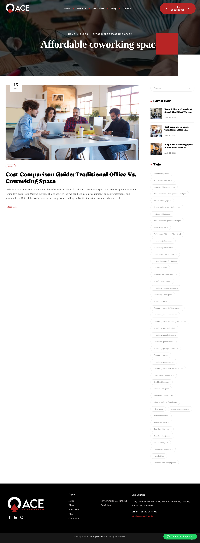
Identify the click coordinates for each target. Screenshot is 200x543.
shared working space (162, 429)
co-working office (161, 227)
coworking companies (162, 281)
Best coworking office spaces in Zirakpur (170, 194)
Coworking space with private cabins (168, 368)
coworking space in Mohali (164, 328)
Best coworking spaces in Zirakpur (167, 221)
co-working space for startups (165, 261)
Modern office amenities (163, 395)
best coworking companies (164, 187)
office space (158, 409)
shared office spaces (161, 422)
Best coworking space (162, 200)
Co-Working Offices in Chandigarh (167, 234)
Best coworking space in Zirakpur (167, 207)
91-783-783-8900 (148, 512)
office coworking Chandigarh (165, 402)
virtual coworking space (163, 449)
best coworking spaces (162, 214)
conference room (160, 268)
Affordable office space (163, 180)
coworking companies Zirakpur (166, 288)
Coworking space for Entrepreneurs (167, 308)
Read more (12, 207)
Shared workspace (161, 442)
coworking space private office (166, 348)
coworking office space (163, 294)
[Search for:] (172, 88)
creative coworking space (164, 375)
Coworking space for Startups (165, 315)
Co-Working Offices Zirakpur (165, 254)
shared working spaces (162, 436)
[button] (180, 536)
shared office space (161, 416)
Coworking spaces (161, 355)
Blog (10, 166)
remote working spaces (180, 409)
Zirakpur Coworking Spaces (165, 463)
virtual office (159, 456)
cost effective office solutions (165, 274)
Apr (16, 85)
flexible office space (162, 382)
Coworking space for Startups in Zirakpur (170, 321)
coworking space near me (163, 342)
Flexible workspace (161, 389)
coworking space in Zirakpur (165, 335)
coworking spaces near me (164, 362)
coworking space (160, 301)
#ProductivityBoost (161, 173)
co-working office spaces (163, 247)
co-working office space (163, 241)
